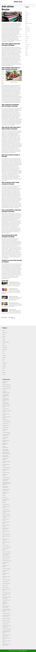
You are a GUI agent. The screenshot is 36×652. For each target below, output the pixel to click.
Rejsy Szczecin (5, 585)
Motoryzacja (27, 27)
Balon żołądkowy (5, 427)
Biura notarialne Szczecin (7, 386)
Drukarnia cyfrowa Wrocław (13, 296)
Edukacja (26, 17)
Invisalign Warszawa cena (7, 628)
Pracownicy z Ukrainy (6, 534)
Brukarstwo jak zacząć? (6, 618)
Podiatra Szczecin (6, 423)
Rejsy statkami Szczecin (7, 579)
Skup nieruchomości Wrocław (13, 302)
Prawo (26, 34)
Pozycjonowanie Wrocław (13, 288)
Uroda (3, 368)
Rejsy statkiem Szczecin (7, 556)
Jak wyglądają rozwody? (7, 613)
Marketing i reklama (28, 23)
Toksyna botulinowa (6, 408)
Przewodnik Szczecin (6, 477)
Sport (26, 42)
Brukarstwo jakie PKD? (6, 620)
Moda (26, 25)
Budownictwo (27, 13)
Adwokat (4, 495)
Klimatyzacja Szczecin (6, 514)
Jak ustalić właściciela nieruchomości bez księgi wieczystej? (7, 483)
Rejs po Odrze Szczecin (6, 568)
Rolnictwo (26, 38)
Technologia (27, 44)
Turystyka (26, 48)
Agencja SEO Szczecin (6, 600)
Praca (26, 32)
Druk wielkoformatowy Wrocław (14, 282)
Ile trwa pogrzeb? (5, 623)
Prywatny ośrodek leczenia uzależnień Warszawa (6, 395)
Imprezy (26, 21)
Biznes (26, 11)
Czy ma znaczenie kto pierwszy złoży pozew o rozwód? (7, 610)
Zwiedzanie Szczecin (6, 472)
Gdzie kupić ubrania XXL (6, 384)
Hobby (26, 19)
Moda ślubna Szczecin (6, 467)
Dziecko (26, 15)
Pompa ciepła (5, 497)
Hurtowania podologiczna (7, 421)
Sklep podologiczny (6, 419)
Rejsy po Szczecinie (6, 558)
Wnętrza (26, 53)
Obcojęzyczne (27, 30)
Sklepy (26, 40)
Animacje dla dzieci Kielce (7, 560)
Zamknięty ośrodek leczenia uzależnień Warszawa (6, 399)
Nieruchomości (5, 347)
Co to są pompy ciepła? (6, 432)
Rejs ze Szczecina (6, 545)
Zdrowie (26, 55)
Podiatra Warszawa (6, 425)
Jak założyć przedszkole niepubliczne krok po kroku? (7, 631)
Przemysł (26, 36)
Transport (26, 46)
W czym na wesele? (6, 509)
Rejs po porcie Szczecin (6, 592)
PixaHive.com (24, 650)
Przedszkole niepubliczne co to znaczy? (6, 603)
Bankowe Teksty (18, 2)
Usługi (26, 51)
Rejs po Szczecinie (6, 587)
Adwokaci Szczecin (6, 504)
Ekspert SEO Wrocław (12, 309)
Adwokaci (4, 502)
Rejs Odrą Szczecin (6, 581)
